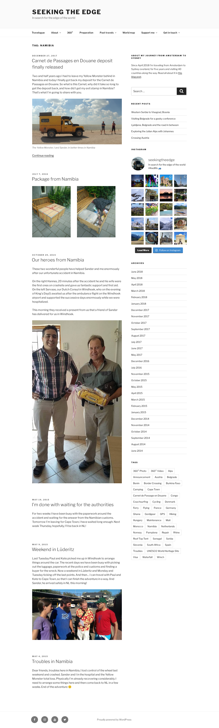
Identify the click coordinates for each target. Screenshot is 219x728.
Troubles (138, 550)
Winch (160, 557)
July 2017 (136, 341)
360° (70, 32)
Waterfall (147, 557)
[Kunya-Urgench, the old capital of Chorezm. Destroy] (166, 181)
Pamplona (151, 532)
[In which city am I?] (151, 195)
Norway (137, 532)
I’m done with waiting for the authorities (73, 504)
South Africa (153, 544)
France (157, 507)
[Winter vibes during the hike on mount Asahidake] (137, 195)
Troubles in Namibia (52, 661)
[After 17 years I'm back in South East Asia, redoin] (151, 224)
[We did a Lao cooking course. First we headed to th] (151, 209)
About (54, 32)
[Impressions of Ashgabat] (180, 181)
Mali (168, 520)
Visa (135, 557)
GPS (162, 514)
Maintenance (154, 520)
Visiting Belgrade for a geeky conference (153, 118)
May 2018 (136, 278)
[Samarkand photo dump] (166, 238)
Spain (168, 544)
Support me (147, 32)
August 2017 (138, 335)
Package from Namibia (55, 179)
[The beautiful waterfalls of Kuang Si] (166, 209)
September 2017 (140, 329)
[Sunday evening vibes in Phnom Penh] (180, 195)
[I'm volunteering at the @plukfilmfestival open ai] (137, 181)
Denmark (170, 501)
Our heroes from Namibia (58, 260)
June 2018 (137, 271)
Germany (171, 507)
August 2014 (138, 444)
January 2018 (138, 303)
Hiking (172, 514)
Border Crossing (153, 483)
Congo (174, 495)
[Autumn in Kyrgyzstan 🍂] (137, 238)
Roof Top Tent (140, 538)
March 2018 (138, 290)
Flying (146, 507)
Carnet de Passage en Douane (149, 495)
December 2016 (140, 361)
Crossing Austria (140, 137)
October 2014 (139, 431)
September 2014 (140, 437)
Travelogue (38, 32)
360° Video (157, 470)
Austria (159, 477)
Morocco (138, 526)
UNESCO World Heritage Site (163, 550)
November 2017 (140, 316)
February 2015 (139, 405)
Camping (138, 489)
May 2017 (136, 354)
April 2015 (137, 393)
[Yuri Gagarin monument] (180, 224)
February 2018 (139, 297)
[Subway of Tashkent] (151, 238)
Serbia (169, 538)
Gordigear (150, 514)
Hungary (137, 520)
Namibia (152, 526)
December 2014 (140, 418)
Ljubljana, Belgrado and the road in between (155, 124)
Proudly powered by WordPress (114, 719)
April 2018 (137, 284)
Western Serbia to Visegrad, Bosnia (150, 112)
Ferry (136, 507)
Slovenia (138, 544)
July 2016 (136, 367)
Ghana (136, 514)
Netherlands (168, 526)
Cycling (156, 501)
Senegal (157, 538)
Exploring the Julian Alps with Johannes (152, 131)
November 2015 (140, 373)
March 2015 (138, 399)
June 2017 (137, 348)
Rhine (176, 532)
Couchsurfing (140, 501)
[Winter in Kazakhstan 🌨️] (166, 224)
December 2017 (140, 310)
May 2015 (136, 386)
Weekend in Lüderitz (53, 549)
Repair (165, 532)
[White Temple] (137, 224)
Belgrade (172, 477)
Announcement (141, 477)
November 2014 (140, 425)
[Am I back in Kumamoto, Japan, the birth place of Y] (151, 181)
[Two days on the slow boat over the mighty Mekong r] (180, 209)
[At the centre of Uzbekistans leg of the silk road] (180, 238)
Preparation (86, 32)
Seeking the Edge (66, 12)
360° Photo (139, 470)
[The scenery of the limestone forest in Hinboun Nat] (137, 209)
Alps (170, 470)
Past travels (107, 32)
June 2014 (137, 450)
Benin (136, 483)
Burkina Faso (173, 483)
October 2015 (139, 380)
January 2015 (138, 412)
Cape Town (153, 489)
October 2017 (138, 322)
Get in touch (170, 32)
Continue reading (43, 155)
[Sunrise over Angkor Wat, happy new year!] (166, 195)
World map (129, 32)
